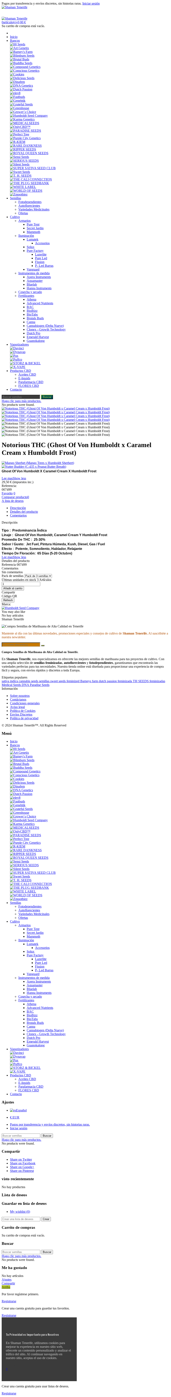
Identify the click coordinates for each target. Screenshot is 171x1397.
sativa (6, 681)
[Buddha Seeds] (21, 63)
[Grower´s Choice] (23, 112)
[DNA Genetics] (21, 85)
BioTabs (32, 314)
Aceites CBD (27, 374)
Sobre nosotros (20, 695)
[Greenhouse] (19, 108)
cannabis (25, 681)
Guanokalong (36, 340)
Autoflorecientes (29, 205)
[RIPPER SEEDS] (23, 149)
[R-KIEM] (17, 142)
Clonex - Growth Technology (46, 329)
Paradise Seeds (39, 685)
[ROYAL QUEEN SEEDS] (29, 153)
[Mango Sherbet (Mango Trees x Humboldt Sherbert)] (85, 463)
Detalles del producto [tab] (24, 511)
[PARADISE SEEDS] (25, 130)
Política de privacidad (24, 718)
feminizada (125, 681)
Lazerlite (41, 254)
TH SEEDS (141, 681)
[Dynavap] (17, 352)
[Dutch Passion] (21, 89)
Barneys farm (89, 681)
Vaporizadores (19, 344)
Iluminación (26, 235)
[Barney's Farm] (21, 52)
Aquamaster (35, 280)
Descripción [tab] (18, 508)
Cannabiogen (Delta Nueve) (45, 325)
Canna (31, 322)
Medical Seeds (12, 685)
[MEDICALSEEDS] (24, 123)
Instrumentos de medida (34, 273)
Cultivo (15, 217)
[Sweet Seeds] (20, 172)
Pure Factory (35, 250)
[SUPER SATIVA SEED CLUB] (33, 168)
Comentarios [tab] (18, 515)
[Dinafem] (17, 82)
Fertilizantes (26, 295)
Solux (30, 247)
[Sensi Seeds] (19, 157)
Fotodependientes (29, 202)
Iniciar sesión (18, 1128)
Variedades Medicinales (33, 209)
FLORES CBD (28, 385)
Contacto (16, 389)
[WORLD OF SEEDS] (26, 190)
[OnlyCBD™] (20, 127)
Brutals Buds (35, 318)
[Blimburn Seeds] (22, 55)
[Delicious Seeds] (22, 78)
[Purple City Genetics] (25, 138)
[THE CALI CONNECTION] (31, 179)
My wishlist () (20, 1211)
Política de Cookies (22, 710)
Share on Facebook (22, 1163)
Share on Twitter (21, 1159)
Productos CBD (20, 370)
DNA (26, 685)
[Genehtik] (17, 100)
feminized (73, 681)
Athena (31, 299)
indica (14, 681)
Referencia (9, 564)
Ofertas (23, 213)
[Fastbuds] (17, 97)
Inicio (14, 37)
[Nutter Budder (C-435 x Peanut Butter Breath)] (85, 467)
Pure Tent (33, 224)
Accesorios (42, 243)
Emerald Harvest (38, 337)
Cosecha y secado (30, 292)
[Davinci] (17, 348)
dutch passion (108, 681)
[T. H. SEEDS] (20, 175)
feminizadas (157, 681)
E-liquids (24, 378)
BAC (30, 307)
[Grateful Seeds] (21, 104)
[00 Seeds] (17, 44)
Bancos (15, 40)
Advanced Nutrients (40, 303)
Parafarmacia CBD (30, 382)
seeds (35, 681)
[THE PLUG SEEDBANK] (29, 183)
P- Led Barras (44, 265)
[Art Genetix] (19, 48)
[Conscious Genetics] (24, 70)
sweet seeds (58, 681)
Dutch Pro (33, 333)
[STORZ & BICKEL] (25, 363)
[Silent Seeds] (19, 164)
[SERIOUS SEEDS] (24, 160)
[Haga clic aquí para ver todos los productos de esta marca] (20, 608)
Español (21, 1110)
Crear (46, 1219)
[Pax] (14, 355)
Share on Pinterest (22, 1171)
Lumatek (32, 239)
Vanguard (33, 269)
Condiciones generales (25, 703)
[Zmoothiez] (19, 194)
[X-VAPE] (17, 367)
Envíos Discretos (21, 714)
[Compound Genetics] (25, 67)
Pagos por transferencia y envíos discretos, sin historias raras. (50, 1124)
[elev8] (15, 93)
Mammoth (33, 232)
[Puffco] (16, 359)
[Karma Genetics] (22, 119)
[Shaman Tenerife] (14, 7)
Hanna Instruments (39, 288)
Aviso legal (17, 707)
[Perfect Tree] (19, 134)
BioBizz (32, 310)
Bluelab (32, 284)
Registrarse (9, 1301)
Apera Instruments (39, 277)
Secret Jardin (35, 228)
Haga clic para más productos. (21, 401)
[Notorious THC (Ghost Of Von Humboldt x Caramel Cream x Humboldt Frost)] (56, 408)
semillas (44, 681)
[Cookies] (17, 74)
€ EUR (14, 1117)
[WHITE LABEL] (23, 187)
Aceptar (11, 1365)
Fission (39, 262)
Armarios (24, 220)
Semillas (15, 198)
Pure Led (41, 258)
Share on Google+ (22, 1167)
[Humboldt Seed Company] (29, 115)
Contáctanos (18, 699)
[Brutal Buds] (19, 59)
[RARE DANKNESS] (26, 145)
